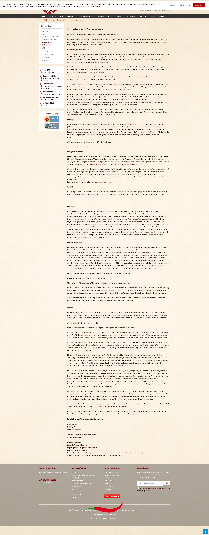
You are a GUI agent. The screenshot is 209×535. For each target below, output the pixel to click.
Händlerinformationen (49, 40)
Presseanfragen (77, 481)
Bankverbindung (48, 54)
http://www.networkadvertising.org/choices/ (100, 164)
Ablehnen (173, 5)
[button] (205, 531)
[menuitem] (43, 16)
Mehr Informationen (93, 6)
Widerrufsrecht (47, 51)
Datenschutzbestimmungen (157, 488)
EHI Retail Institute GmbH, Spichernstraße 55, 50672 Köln (146, 124)
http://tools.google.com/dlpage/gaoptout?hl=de (109, 406)
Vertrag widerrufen (112, 496)
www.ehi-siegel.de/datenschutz (78, 147)
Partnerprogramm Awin (112, 475)
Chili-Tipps (108, 483)
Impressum (46, 57)
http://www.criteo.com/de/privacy (99, 182)
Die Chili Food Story (111, 472)
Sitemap (45, 61)
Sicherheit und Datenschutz (47, 44)
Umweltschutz (77, 486)
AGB (43, 48)
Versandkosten (110, 510)
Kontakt (45, 31)
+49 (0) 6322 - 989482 (48, 480)
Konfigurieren (199, 5)
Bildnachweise (109, 486)
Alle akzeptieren (185, 5)
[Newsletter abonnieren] (166, 483)
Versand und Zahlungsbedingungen (50, 35)
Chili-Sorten (108, 481)
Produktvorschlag (110, 478)
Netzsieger (108, 489)
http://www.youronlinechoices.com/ (132, 164)
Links (106, 492)
